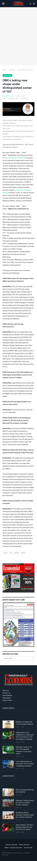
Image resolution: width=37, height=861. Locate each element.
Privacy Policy (7, 700)
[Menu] (3, 3)
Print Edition (24, 844)
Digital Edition (11, 844)
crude (5, 553)
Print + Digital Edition (13, 847)
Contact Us (6, 693)
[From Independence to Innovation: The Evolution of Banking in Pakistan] (8, 764)
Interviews (7, 75)
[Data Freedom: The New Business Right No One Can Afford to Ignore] (8, 827)
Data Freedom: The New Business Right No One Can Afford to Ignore (24, 827)
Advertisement (7, 695)
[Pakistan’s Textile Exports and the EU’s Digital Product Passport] (8, 803)
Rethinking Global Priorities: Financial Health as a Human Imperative (25, 815)
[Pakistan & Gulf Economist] (18, 3)
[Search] (34, 3)
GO (11, 553)
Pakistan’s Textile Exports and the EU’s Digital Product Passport (25, 803)
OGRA (17, 553)
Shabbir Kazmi (8, 96)
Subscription (7, 698)
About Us (6, 690)
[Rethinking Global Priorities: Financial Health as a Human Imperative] (8, 815)
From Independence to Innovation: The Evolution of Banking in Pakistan (25, 764)
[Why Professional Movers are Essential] (8, 792)
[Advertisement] (18, 42)
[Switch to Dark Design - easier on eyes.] (30, 4)
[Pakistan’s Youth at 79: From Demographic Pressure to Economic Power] (8, 750)
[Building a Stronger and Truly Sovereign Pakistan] (8, 724)
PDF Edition (28, 847)
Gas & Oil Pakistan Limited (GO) (14, 158)
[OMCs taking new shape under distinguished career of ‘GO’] (18, 109)
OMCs (23, 553)
